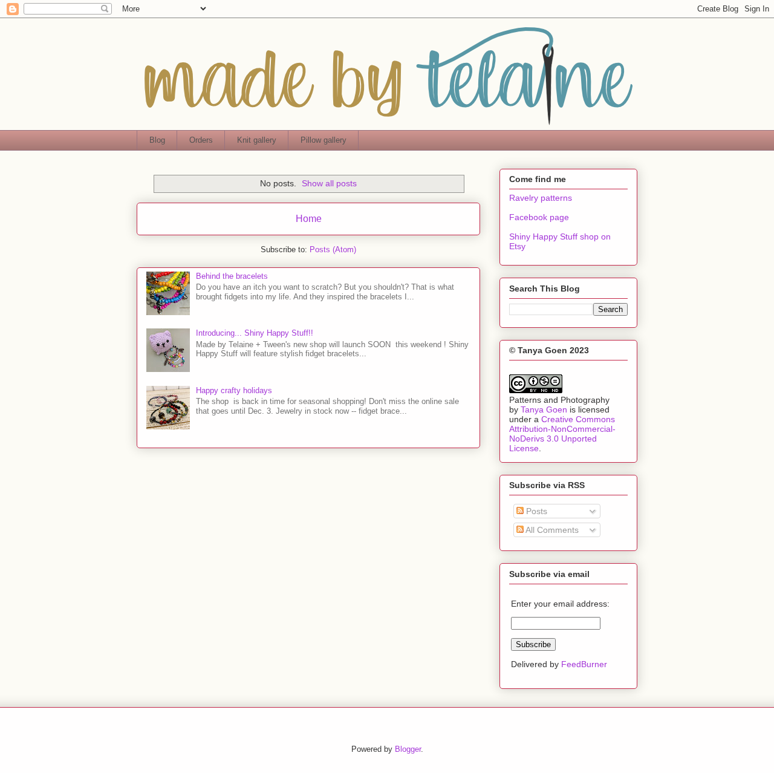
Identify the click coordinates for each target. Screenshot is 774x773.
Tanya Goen (544, 409)
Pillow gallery (323, 140)
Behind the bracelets (232, 276)
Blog (157, 140)
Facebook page (539, 217)
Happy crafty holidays (234, 390)
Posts (535, 511)
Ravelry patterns (540, 198)
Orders (201, 140)
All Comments (551, 530)
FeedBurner (584, 664)
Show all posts (329, 183)
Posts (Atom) (333, 249)
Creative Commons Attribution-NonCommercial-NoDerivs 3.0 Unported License (562, 433)
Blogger (408, 749)
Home (309, 219)
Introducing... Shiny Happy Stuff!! (254, 333)
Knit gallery (256, 140)
